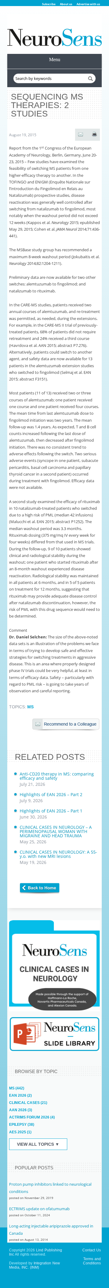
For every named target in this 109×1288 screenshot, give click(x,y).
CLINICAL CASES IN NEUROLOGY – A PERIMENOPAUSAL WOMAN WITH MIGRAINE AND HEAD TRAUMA (56, 834)
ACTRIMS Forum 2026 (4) (32, 1117)
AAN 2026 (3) (20, 1110)
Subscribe (48, 4)
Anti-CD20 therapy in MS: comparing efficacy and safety (57, 779)
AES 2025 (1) (20, 1132)
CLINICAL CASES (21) (28, 1103)
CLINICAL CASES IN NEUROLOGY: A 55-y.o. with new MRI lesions (58, 857)
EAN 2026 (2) (20, 1095)
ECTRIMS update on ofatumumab (39, 1208)
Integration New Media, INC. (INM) (34, 1265)
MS (30, 706)
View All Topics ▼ (38, 1144)
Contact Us (91, 1250)
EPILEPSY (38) (21, 1124)
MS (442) (16, 1088)
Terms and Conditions (92, 1261)
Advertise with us (88, 4)
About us (66, 4)
